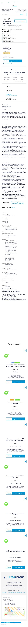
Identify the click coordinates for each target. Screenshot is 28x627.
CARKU (13, 207)
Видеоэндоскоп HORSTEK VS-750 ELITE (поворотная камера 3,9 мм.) (15, 550)
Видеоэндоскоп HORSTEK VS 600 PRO (15, 513)
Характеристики (6, 106)
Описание (5, 104)
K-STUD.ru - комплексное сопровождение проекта (14, 592)
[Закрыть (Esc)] (1, 624)
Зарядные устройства (12, 25)
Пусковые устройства (17, 203)
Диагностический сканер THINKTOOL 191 (15, 402)
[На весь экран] (3, 624)
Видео (4, 109)
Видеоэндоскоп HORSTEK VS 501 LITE (15, 476)
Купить (6, 61)
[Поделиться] (2, 624)
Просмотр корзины (4, 622)
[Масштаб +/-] (5, 624)
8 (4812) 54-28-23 (6, 22)
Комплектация (6, 107)
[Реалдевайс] (14, 3)
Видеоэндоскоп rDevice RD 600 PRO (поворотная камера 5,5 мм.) (15, 439)
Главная (3, 25)
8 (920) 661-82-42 (6, 23)
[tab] (14, 105)
